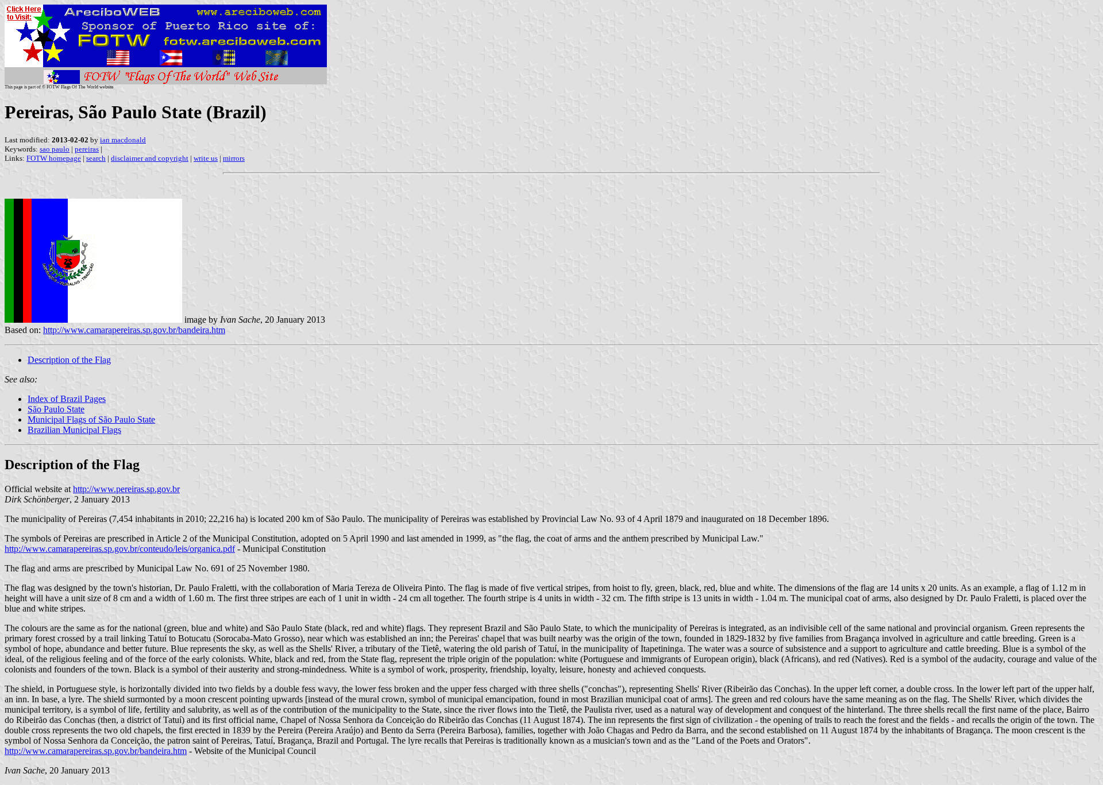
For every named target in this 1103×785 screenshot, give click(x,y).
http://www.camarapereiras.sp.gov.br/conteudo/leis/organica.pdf (120, 549)
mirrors (234, 158)
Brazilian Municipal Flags (74, 430)
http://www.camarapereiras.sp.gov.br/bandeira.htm (134, 330)
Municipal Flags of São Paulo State (91, 419)
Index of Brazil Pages (67, 399)
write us (206, 158)
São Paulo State (56, 409)
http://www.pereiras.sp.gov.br (126, 489)
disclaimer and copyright (149, 158)
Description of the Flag (69, 360)
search (96, 158)
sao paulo (55, 149)
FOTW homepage (53, 158)
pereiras (87, 149)
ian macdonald (123, 140)
